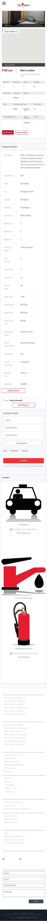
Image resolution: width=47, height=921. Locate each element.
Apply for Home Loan (13, 755)
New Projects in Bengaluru (15, 701)
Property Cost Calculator (14, 840)
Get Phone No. (8, 132)
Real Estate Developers (14, 765)
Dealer (25, 451)
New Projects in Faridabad (15, 738)
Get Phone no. (23, 405)
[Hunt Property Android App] (11, 858)
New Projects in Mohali (13, 725)
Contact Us (9, 791)
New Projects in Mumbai (14, 704)
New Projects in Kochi (13, 731)
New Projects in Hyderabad (15, 707)
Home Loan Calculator (13, 836)
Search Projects (11, 822)
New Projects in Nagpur (14, 744)
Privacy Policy (10, 805)
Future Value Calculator (14, 843)
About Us (8, 778)
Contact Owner (21, 132)
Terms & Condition (37, 466)
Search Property (11, 816)
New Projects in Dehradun (15, 741)
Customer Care (10, 788)
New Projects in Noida (13, 711)
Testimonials (9, 785)
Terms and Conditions (13, 802)
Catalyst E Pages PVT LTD (27, 918)
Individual (14, 451)
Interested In (22, 443)
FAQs (6, 833)
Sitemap (7, 771)
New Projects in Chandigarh (15, 735)
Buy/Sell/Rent (10, 758)
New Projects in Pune (13, 698)
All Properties (9, 768)
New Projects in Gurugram (15, 714)
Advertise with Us (11, 762)
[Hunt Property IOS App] (28, 858)
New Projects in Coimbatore (16, 728)
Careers (7, 782)
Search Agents (10, 819)
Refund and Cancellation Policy (17, 809)
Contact (23, 460)
